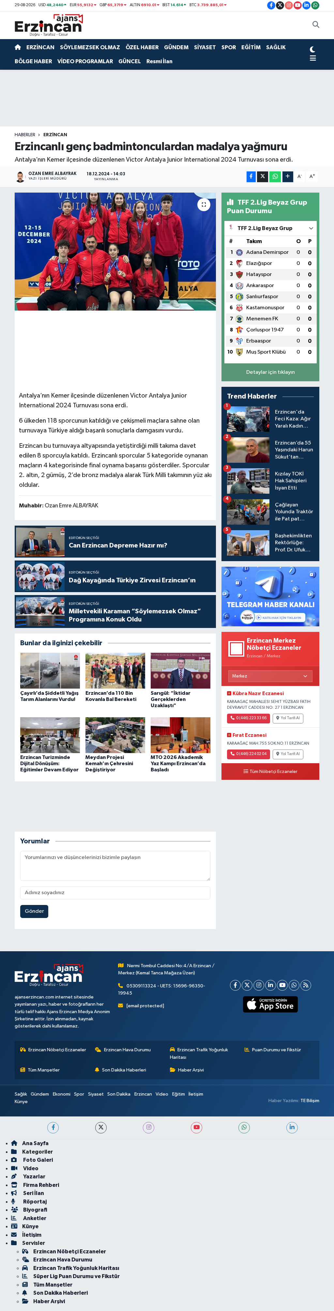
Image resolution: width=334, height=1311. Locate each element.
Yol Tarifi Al (290, 718)
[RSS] (305, 985)
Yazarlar (33, 1176)
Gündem (40, 1094)
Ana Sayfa (35, 1143)
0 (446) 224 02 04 (251, 754)
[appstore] (270, 1004)
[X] (247, 985)
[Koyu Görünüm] (312, 50)
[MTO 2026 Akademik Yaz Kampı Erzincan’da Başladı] (180, 735)
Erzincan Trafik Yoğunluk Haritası (199, 1053)
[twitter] (101, 1127)
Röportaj (34, 1201)
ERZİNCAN (40, 47)
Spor (79, 1094)
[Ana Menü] (313, 58)
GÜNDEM (176, 47)
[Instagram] (258, 985)
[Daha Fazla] (287, 176)
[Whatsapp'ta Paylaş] (275, 176)
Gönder (34, 911)
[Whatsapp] (294, 985)
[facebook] (53, 1127)
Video (162, 1094)
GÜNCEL (129, 61)
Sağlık (21, 1094)
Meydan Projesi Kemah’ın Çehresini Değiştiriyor (109, 763)
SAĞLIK (276, 47)
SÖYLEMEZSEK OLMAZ (90, 47)
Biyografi (34, 1210)
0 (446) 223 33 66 (251, 718)
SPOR (228, 47)
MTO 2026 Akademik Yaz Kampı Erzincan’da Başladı (178, 763)
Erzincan (143, 1094)
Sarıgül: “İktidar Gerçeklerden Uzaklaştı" (170, 699)
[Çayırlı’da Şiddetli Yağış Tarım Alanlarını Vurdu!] (50, 670)
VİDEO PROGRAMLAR (85, 61)
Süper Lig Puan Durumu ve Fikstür (76, 1276)
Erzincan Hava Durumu (127, 1049)
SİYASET (205, 47)
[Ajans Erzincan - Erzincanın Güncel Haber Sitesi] (49, 25)
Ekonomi (61, 1094)
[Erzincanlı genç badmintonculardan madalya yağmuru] (115, 252)
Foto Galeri (37, 1160)
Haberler (25, 135)
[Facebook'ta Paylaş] (251, 176)
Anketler (34, 1218)
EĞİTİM (251, 47)
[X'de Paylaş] (262, 176)
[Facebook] (235, 985)
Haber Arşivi (191, 1070)
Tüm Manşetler (44, 1070)
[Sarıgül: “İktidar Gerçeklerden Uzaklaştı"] (180, 670)
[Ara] (315, 25)
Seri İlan (33, 1193)
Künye (21, 1101)
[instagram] (148, 1127)
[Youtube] (282, 985)
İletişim (196, 1094)
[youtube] (196, 1127)
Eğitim (178, 1094)
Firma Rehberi (40, 1185)
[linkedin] (292, 1127)
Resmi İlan (159, 61)
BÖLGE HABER (33, 61)
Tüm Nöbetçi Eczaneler (273, 771)
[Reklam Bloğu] (270, 596)
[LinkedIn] (270, 985)
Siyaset (96, 1094)
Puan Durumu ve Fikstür (276, 1049)
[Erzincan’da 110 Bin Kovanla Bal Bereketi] (115, 670)
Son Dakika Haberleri (124, 1070)
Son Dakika (118, 1094)
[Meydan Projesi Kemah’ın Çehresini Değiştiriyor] (115, 735)
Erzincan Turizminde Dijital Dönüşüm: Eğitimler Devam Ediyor (49, 763)
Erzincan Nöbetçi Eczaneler (57, 1049)
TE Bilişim (309, 1100)
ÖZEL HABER (142, 47)
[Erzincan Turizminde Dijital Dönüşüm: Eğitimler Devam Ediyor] (50, 735)
